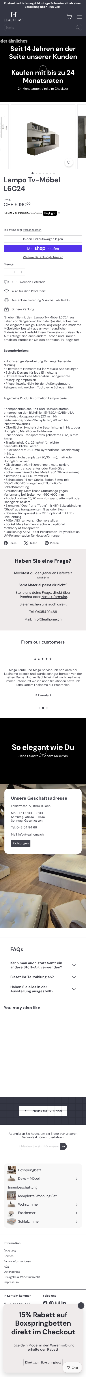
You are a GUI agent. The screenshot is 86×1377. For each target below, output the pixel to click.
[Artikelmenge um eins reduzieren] (7, 272)
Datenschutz (12, 1272)
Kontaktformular (54, 596)
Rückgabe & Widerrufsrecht (22, 1277)
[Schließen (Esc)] (81, 1305)
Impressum (11, 1282)
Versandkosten (32, 230)
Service (8, 1256)
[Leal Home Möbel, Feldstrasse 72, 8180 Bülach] (43, 856)
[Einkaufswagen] (69, 16)
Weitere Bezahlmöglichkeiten (43, 257)
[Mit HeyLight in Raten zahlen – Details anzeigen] (59, 213)
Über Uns (10, 1251)
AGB (6, 1266)
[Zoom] (69, 162)
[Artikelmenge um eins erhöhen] (21, 272)
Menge (8, 264)
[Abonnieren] (63, 1146)
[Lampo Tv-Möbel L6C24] (31, 1051)
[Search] (77, 27)
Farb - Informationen (17, 1261)
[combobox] (43, 27)
